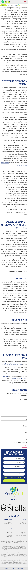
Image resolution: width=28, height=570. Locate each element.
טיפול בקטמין (22, 528)
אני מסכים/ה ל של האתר (13, 477)
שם (25, 419)
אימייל (24, 426)
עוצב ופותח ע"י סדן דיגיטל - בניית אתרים (14, 568)
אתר (25, 432)
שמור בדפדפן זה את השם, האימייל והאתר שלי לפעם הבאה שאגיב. (14, 441)
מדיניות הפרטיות (12, 477)
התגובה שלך (23, 399)
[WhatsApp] (2, 1)
